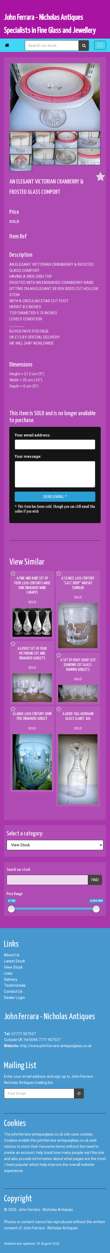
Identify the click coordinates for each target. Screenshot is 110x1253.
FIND (95, 880)
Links (8, 973)
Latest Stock (14, 961)
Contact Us (13, 991)
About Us (11, 955)
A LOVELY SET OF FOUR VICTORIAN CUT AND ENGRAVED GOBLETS (32, 653)
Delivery (10, 979)
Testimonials (15, 985)
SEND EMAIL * (55, 497)
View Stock (13, 967)
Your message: (28, 456)
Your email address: (32, 435)
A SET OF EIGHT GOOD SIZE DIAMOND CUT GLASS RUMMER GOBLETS (78, 664)
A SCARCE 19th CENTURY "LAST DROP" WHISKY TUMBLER (77, 583)
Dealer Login (14, 997)
